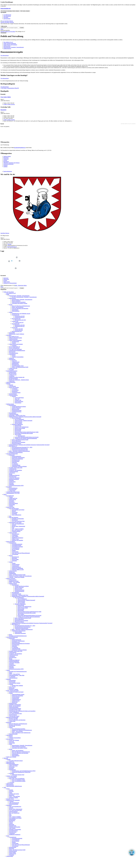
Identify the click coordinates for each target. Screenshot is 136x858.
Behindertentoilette (13, 734)
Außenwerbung (9, 783)
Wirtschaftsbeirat (15, 311)
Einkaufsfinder (12, 680)
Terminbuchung (15, 341)
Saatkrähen (11, 484)
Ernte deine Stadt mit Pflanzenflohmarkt (21, 553)
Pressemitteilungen (13, 488)
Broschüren (11, 795)
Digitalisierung (12, 769)
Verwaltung (8, 335)
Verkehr (8, 670)
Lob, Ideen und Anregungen (15, 349)
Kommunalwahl (15, 314)
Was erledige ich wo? (20, 31)
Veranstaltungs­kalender (17, 838)
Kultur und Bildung (10, 541)
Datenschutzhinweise (6, 8)
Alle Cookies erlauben (24, 11)
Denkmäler (11, 500)
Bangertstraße (18, 430)
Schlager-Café (18, 400)
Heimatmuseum (15, 364)
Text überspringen (5, 55)
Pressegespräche (12, 489)
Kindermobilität (18, 632)
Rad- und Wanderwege (17, 530)
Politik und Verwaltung (10, 31)
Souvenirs (11, 791)
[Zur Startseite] (7, 21)
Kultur (7, 835)
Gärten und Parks (13, 532)
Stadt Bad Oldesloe (5, 233)
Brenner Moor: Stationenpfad (18, 526)
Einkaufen (8, 679)
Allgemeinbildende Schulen (18, 694)
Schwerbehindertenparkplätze (18, 728)
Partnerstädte (12, 332)
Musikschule (12, 572)
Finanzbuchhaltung (13, 395)
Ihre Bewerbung (12, 373)
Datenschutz (6, 279)
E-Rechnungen (12, 386)
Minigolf (14, 511)
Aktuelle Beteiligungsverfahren (19, 406)
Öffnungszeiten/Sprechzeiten (15, 337)
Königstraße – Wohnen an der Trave (17, 415)
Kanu (13, 527)
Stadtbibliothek (15, 363)
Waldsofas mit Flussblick (17, 540)
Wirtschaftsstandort (10, 763)
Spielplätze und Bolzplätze (18, 518)
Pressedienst (9, 486)
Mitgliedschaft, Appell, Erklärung (16, 334)
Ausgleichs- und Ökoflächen (15, 470)
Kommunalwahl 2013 (20, 317)
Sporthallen (14, 513)
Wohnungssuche (12, 579)
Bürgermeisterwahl (16, 318)
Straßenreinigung (13, 393)
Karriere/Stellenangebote (11, 370)
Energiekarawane (16, 460)
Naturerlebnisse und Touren (15, 522)
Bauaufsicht (6, 161)
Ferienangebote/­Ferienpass (15, 708)
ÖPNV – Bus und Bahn (14, 582)
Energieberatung (15, 461)
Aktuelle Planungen (16, 407)
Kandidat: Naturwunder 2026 (15, 467)
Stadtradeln (14, 462)
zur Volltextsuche (7, 14)
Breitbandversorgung (13, 581)
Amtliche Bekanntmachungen (13, 491)
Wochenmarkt (12, 681)
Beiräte (10, 304)
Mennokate (14, 558)
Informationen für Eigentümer (18, 442)
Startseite (3, 31)
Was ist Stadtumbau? (16, 418)
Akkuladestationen (16, 465)
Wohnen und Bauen (10, 578)
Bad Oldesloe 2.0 (13, 446)
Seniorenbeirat (15, 309)
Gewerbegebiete (12, 777)
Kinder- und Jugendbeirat (17, 307)
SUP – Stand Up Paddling (18, 528)
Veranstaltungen (12, 542)
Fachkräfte (11, 773)
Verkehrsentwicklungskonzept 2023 (20, 449)
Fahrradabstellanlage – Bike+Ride (16, 675)
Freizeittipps (9, 805)
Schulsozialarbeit (15, 564)
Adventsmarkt (15, 554)
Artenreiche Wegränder (14, 477)
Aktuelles (8, 759)
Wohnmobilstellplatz (13, 804)
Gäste (4, 787)
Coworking (11, 782)
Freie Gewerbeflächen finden (18, 779)
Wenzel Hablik (15, 559)
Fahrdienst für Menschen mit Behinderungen (22, 730)
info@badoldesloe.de (12, 246)
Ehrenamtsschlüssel (13, 503)
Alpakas (11, 823)
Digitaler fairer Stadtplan (17, 685)
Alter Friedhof (18, 434)
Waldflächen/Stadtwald (14, 475)
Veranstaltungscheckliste (17, 546)
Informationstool (21, 435)
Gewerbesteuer (15, 390)
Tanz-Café (17, 398)
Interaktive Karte (10, 798)
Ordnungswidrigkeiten (8, 164)
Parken (10, 672)
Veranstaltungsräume (16, 545)
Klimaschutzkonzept (16, 456)
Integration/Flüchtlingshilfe (12, 717)
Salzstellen (11, 480)
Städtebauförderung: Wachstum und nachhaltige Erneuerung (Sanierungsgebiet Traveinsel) (29, 444)
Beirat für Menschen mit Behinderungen (21, 305)
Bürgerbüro (6, 157)
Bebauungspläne (15, 409)
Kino (10, 516)
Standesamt (5, 159)
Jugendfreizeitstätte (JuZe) (18, 365)
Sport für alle (12, 726)
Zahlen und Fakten (13, 765)
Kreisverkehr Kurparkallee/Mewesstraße (24, 433)
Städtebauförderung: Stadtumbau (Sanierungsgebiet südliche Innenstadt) (25, 416)
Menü (2, 286)
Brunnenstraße (18, 429)
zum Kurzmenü (6, 18)
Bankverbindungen (7, 171)
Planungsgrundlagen (16, 443)
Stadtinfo (5, 166)
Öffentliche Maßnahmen (17, 424)
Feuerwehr (14, 360)
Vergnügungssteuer (16, 392)
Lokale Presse (12, 490)
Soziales (5, 160)
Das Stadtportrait (10, 495)
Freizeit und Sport (10, 507)
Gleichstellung (12, 354)
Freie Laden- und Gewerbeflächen (16, 778)
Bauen (10, 634)
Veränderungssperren (16, 411)
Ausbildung (11, 376)
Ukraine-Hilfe (12, 721)
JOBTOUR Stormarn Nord (18, 774)
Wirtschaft (5, 758)
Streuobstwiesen (12, 476)
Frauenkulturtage (15, 548)
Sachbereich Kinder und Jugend (16, 691)
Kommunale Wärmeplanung (18, 457)
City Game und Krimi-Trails (18, 521)
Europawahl (14, 327)
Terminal (14, 342)
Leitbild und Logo (13, 368)
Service (8, 788)
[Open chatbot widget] (131, 853)
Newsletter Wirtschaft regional (16, 760)
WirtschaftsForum (10, 762)
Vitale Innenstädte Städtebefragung (14, 786)
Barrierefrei (8, 722)
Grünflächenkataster (13, 471)
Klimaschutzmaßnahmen (17, 458)
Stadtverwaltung (7, 156)
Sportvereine (15, 512)
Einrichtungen (12, 359)
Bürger (5, 494)
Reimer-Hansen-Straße (20, 428)
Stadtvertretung (12, 298)
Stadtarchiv (11, 358)
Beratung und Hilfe (13, 718)
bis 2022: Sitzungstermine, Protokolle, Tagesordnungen (24, 297)
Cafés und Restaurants (14, 802)
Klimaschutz (12, 455)
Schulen (11, 562)
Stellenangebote (12, 372)
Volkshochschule (15, 362)
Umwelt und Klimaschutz (12, 453)
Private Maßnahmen (16, 441)
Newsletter (11, 369)
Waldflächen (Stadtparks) (17, 537)
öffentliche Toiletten (13, 689)
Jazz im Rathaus (15, 549)
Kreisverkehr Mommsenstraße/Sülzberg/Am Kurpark (26, 437)
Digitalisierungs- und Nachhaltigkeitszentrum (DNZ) (23, 770)
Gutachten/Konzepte (13, 414)
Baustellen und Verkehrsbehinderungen (18, 635)
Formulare (14, 345)
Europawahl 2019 (19, 328)
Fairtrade (11, 684)
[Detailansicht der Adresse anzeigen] (37, 230)
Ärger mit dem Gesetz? (14, 716)
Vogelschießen (15, 551)
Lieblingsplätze (9, 856)
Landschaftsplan (12, 469)
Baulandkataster (12, 413)
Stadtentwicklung (10, 404)
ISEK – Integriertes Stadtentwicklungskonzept (19, 451)
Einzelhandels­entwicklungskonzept (20, 448)
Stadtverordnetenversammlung (19, 302)
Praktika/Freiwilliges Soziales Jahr (16, 377)
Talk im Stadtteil (18, 423)
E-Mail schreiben (9, 104)
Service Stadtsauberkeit (14, 348)
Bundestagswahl (15, 323)
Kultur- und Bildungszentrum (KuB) (20, 367)
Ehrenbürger (12, 502)
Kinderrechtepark (13, 714)
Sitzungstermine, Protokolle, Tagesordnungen (19, 295)
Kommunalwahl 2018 (20, 316)
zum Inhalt (5, 17)
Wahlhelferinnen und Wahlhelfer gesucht (21, 313)
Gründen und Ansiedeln (11, 776)
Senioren (14, 396)
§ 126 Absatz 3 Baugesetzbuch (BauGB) (10, 88)
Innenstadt (11, 768)
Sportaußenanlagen (13, 830)
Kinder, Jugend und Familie (12, 690)
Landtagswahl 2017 (19, 322)
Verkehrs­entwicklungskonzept (21, 628)
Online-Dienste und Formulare (16, 344)
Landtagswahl (15, 321)
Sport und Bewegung (14, 508)
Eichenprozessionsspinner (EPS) (16, 485)
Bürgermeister (12, 351)
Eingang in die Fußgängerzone (21, 427)
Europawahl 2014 (19, 330)
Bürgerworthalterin (16, 300)
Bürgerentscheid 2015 (17, 331)
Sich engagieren (9, 739)
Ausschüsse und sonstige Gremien (19, 303)
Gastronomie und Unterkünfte (13, 800)
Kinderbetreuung (13, 703)
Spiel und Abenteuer (13, 517)
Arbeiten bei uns (12, 374)
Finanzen (5, 165)
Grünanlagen (12, 472)
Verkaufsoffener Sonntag (14, 683)
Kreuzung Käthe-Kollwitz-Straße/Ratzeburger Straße (26, 432)
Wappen (11, 497)
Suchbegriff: (3, 27)
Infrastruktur (12, 767)
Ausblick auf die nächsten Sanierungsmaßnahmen (26, 438)
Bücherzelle (11, 688)
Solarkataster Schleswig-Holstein (19, 466)
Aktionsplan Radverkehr (20, 633)
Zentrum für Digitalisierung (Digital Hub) (21, 772)
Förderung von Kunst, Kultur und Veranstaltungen (20, 576)
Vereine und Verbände (14, 740)
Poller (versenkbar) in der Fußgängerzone (21, 732)
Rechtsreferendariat (13, 378)
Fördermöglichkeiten (13, 707)
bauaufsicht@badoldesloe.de (19, 147)
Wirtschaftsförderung (13, 764)
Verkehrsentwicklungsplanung (16, 452)
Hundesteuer (15, 391)
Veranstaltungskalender (17, 544)
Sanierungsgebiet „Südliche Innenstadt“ (23, 420)
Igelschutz (11, 483)
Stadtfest (14, 550)
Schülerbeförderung (16, 567)
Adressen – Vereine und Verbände (16, 577)
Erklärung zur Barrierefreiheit (10, 283)
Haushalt (11, 384)
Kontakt (5, 280)
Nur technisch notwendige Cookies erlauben (10, 11)
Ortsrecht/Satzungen (10, 382)
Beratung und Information (15, 725)
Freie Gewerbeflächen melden (18, 781)
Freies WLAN (12, 686)
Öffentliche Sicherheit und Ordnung (11, 162)
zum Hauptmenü (7, 16)
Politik (7, 294)
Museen (11, 555)
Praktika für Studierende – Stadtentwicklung (19, 379)
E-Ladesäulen (15, 463)
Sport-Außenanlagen (16, 514)
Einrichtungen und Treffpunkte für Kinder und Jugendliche (22, 711)
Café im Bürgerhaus (19, 397)
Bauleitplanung (12, 405)
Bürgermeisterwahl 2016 (20, 320)
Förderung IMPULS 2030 (18, 569)
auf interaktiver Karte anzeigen (128, 123)
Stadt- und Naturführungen (18, 523)
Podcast (13, 355)
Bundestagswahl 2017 (20, 326)
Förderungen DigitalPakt (17, 568)
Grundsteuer (14, 388)
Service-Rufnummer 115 (14, 346)
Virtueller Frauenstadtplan (17, 356)
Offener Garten (15, 539)
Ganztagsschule (15, 565)
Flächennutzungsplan (16, 410)
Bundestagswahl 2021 (20, 325)
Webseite (9, 244)
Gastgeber (11, 801)
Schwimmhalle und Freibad (18, 509)
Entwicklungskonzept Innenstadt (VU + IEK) (22, 447)
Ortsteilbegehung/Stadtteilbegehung (17, 350)
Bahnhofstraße (18, 425)
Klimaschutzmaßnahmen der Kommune (21, 643)
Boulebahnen (15, 520)
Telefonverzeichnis (13, 339)
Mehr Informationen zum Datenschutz (9, 25)
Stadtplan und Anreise (14, 793)
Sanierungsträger (18, 421)
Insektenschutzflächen (14, 479)
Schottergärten (12, 481)
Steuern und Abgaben (14, 387)
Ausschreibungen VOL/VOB (12, 493)
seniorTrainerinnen (19, 401)
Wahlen (10, 312)
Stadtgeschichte (12, 499)
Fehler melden (6, 281)
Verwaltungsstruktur (13, 353)
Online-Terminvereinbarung (15, 340)
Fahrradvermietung (16, 531)
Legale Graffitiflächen (14, 712)
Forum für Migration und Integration (20, 308)
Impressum (5, 278)
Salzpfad (14, 525)
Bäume (10, 474)
